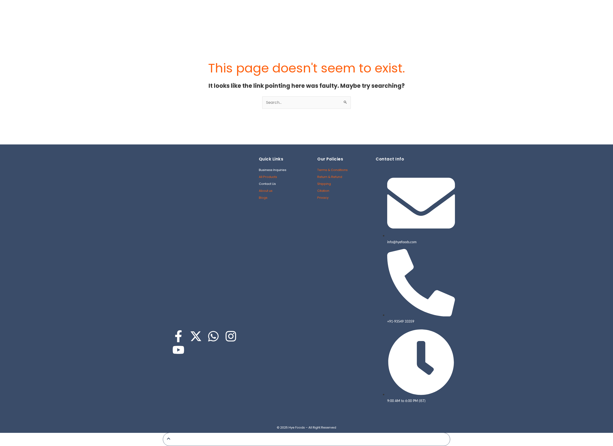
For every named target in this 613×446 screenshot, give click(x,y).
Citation (323, 190)
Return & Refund (329, 177)
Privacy (323, 197)
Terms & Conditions (332, 170)
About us (265, 190)
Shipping (324, 184)
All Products (268, 177)
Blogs (263, 197)
